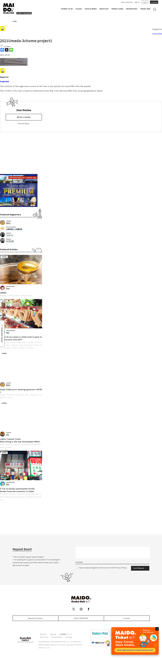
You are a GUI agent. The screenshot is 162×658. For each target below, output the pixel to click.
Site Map (68, 637)
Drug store (20, 494)
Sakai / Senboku (11, 345)
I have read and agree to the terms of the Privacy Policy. (103, 567)
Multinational (31, 497)
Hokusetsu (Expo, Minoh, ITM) (17, 395)
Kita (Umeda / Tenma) (7, 342)
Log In (145, 2)
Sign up (137, 2)
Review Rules (23, 123)
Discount (12, 494)
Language (154, 2)
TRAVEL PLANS (117, 9)
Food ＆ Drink (13, 295)
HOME (15, 21)
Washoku (3, 295)
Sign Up (53, 634)
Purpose (10, 397)
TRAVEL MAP (145, 9)
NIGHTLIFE (103, 9)
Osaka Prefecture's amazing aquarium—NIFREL (21, 390)
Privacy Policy (56, 637)
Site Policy (44, 637)
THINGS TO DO (67, 9)
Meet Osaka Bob (127, 2)
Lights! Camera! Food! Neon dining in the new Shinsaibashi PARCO (20, 440)
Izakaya (9, 447)
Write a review (23, 117)
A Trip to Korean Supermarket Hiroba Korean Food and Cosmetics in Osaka (17, 490)
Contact (126, 618)
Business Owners (35, 618)
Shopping (3, 494)
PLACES (79, 9)
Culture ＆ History (26, 295)
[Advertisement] (21, 153)
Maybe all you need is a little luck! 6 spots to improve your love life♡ (21, 338)
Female (14, 348)
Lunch (2, 447)
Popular (30, 342)
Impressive (33, 395)
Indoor (2, 395)
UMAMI (3, 292)
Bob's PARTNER (81, 618)
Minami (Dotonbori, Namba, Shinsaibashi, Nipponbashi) (20, 444)
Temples (22, 348)
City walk (30, 348)
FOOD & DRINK (91, 9)
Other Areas (21, 342)
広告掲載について (65, 634)
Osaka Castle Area (25, 345)
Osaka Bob (157, 33)
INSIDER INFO (131, 9)
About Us (43, 634)
